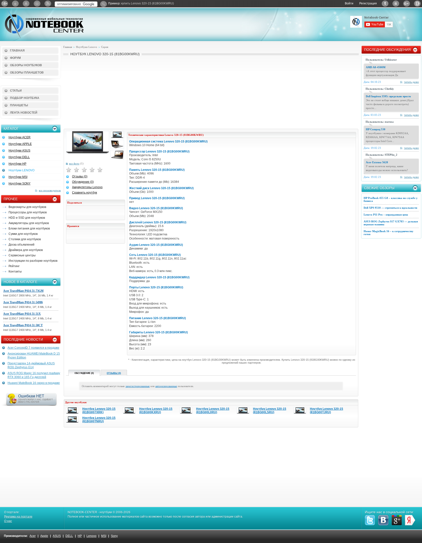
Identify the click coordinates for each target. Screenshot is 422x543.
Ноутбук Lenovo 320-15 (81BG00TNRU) (99, 419)
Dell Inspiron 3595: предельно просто (388, 96)
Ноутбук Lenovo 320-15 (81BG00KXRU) (155, 410)
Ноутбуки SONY (20, 183)
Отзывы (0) (79, 176)
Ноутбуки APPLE (20, 144)
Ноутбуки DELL (19, 157)
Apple (44, 536)
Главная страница (15, 3)
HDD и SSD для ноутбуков (27, 217)
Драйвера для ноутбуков (26, 250)
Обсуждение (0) (83, 182)
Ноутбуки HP (17, 163)
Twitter (385, 3)
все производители (50, 190)
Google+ (406, 3)
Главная (17, 50)
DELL (69, 536)
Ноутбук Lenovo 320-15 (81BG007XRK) (99, 410)
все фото (74, 163)
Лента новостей (23, 112)
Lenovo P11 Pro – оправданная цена (386, 214)
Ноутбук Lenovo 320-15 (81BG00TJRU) (326, 410)
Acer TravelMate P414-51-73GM (23, 291)
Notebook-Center (44, 24)
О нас (8, 521)
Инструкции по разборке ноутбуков (33, 260)
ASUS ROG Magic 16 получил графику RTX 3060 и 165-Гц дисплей (34, 375)
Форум (15, 58)
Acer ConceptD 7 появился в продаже (33, 347)
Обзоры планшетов (27, 72)
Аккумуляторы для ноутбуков (29, 223)
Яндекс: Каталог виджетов (417, 3)
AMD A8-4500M (375, 67)
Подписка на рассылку (37, 3)
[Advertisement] (211, 92)
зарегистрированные (138, 386)
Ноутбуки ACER (20, 137)
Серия (104, 46)
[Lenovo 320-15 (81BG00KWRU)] (87, 142)
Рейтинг (14, 266)
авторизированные (166, 386)
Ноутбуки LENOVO (21, 170)
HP (80, 536)
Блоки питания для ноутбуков (29, 228)
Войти (349, 3)
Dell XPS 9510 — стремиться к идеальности (390, 207)
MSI (103, 536)
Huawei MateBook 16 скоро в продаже (34, 383)
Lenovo (91, 536)
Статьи (16, 90)
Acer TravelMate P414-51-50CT (23, 325)
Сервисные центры (22, 255)
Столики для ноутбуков (25, 239)
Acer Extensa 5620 (377, 162)
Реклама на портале (18, 516)
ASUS (57, 536)
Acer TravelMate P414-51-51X (22, 313)
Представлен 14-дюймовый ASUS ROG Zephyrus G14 (31, 365)
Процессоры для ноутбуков (28, 212)
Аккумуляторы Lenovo (87, 187)
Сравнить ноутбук (84, 192)
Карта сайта (26, 3)
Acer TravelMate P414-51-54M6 (23, 302)
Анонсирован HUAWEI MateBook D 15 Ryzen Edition (34, 355)
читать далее (411, 81)
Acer (33, 536)
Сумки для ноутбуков (23, 234)
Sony (114, 536)
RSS (47, 3)
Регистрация (368, 3)
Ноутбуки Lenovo (86, 46)
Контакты (15, 271)
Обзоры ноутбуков (26, 65)
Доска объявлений (21, 244)
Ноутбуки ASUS (19, 150)
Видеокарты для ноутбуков (27, 207)
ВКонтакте (396, 3)
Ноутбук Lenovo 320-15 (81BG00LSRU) (269, 410)
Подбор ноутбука (24, 98)
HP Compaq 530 (375, 129)
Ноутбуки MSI (18, 177)
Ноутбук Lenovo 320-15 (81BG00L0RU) (212, 410)
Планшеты (19, 105)
